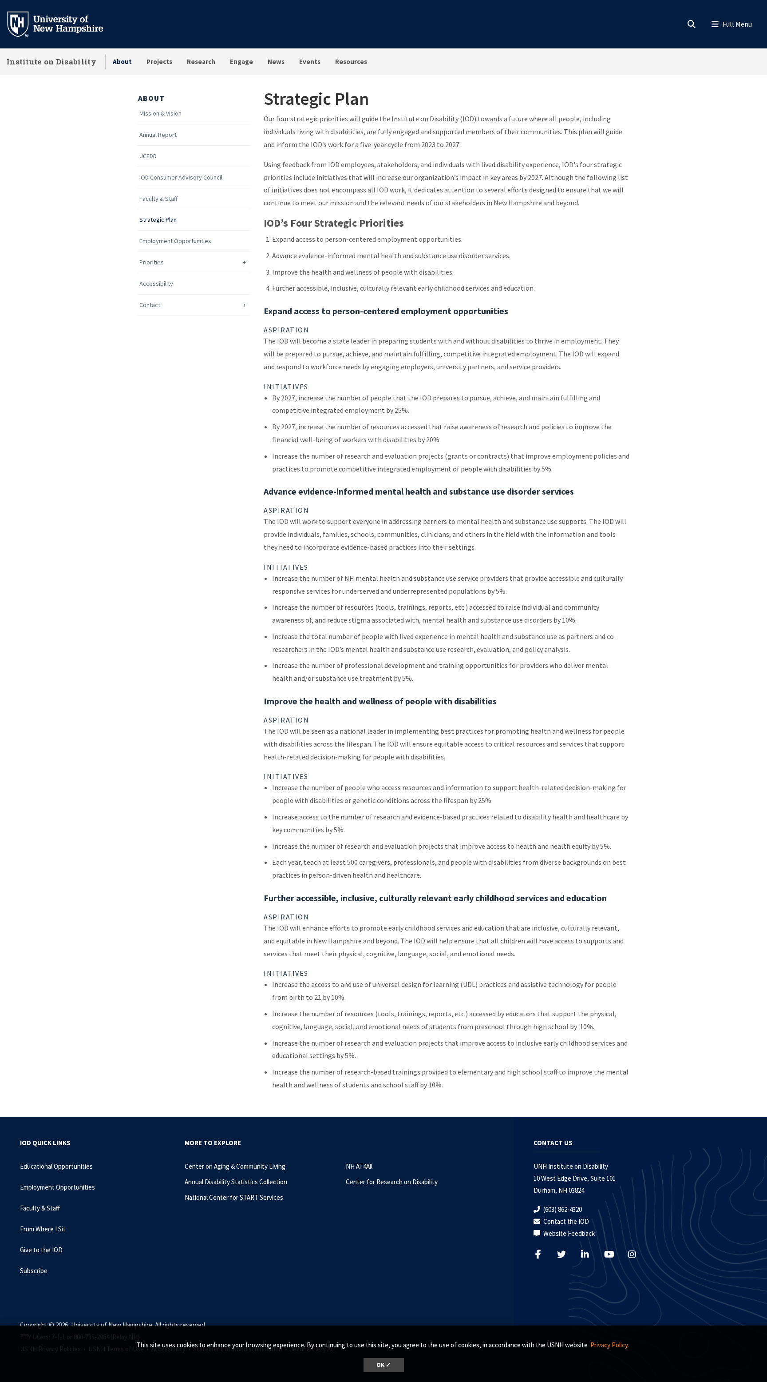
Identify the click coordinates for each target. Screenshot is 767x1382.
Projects (159, 61)
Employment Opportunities (175, 241)
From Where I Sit (43, 1229)
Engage (241, 61)
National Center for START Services (234, 1197)
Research (201, 61)
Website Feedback (569, 1233)
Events (309, 61)
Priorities (151, 262)
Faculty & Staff (158, 199)
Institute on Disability (51, 61)
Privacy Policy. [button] (609, 1345)
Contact (149, 305)
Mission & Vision (160, 113)
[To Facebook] (544, 1254)
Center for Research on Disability (392, 1182)
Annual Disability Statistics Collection (236, 1182)
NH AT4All (359, 1166)
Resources (351, 61)
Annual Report (158, 135)
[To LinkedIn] (591, 1254)
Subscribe (33, 1270)
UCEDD (148, 156)
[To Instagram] (638, 1254)
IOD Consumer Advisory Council (180, 177)
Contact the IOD (566, 1221)
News (276, 61)
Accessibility (156, 284)
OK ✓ (383, 1365)
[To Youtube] (614, 1254)
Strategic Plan (158, 220)
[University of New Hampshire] (62, 23)
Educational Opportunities (56, 1166)
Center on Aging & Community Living (235, 1166)
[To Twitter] (567, 1254)
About (122, 61)
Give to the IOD (41, 1250)
